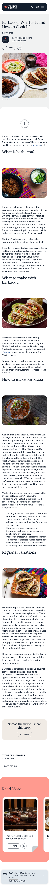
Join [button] (37, 6)
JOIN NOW (13, 881)
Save (11, 47)
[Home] (10, 7)
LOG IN (23, 881)
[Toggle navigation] (42, 6)
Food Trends (10, 766)
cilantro (6, 352)
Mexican (37, 145)
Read (15, 846)
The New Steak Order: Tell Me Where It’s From (19, 837)
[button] (32, 6)
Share (26, 734)
